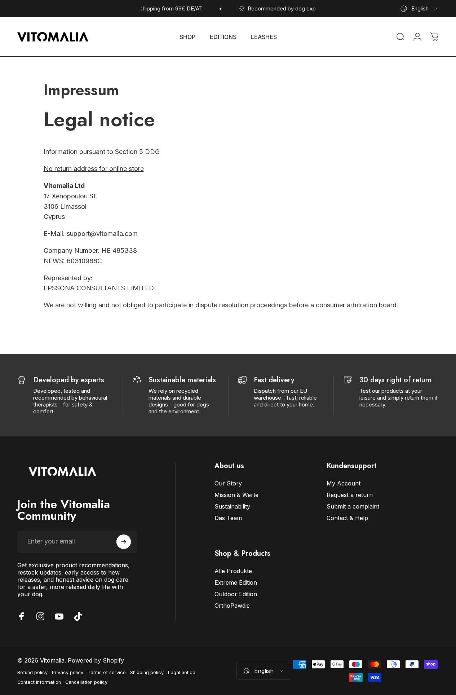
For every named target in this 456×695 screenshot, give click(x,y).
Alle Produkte (233, 571)
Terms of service (107, 672)
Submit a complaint (353, 506)
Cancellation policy (86, 682)
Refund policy (32, 672)
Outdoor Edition (235, 594)
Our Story (228, 483)
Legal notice (181, 672)
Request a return (350, 494)
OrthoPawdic (232, 605)
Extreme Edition (235, 582)
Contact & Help (347, 518)
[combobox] (419, 8)
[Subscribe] (123, 542)
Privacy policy (67, 672)
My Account (343, 483)
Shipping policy (147, 672)
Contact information (39, 682)
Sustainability (232, 506)
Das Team (228, 518)
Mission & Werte (236, 494)
